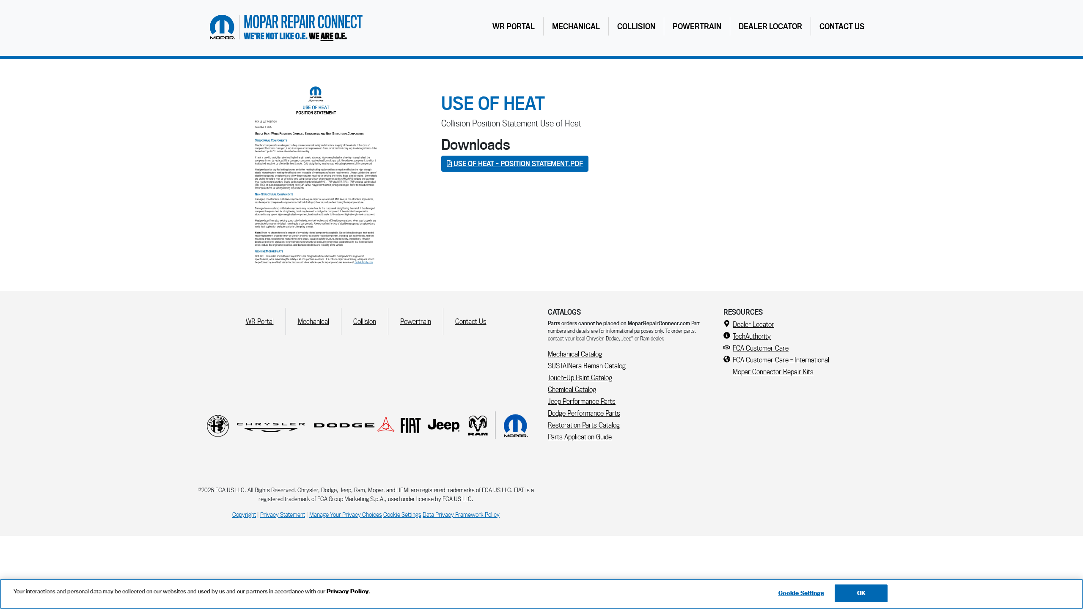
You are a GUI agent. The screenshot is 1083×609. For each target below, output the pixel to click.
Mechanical (576, 26)
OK (861, 593)
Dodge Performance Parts (584, 413)
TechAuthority (752, 336)
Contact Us (842, 26)
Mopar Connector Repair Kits (773, 371)
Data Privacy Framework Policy (461, 514)
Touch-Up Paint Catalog (580, 377)
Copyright (244, 514)
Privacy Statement (282, 514)
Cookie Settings (402, 514)
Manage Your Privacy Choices (345, 514)
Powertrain (697, 26)
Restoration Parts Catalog (584, 424)
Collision (636, 26)
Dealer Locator (770, 26)
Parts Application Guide (580, 436)
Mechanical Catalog (575, 353)
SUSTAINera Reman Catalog (587, 365)
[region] (541, 594)
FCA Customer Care (761, 347)
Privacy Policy (348, 591)
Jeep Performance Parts (582, 401)
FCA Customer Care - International (781, 359)
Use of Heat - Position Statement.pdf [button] (517, 163)
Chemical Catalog (572, 389)
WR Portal (515, 26)
